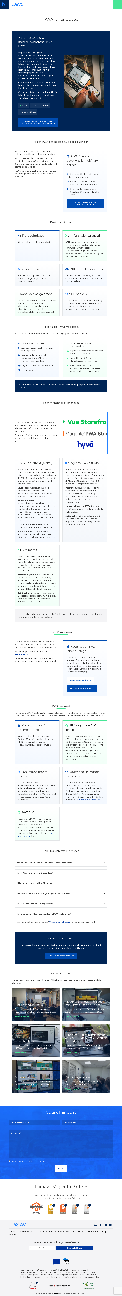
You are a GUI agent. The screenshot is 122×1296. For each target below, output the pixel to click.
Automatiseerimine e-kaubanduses (52, 1231)
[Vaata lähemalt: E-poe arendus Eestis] (36, 1004)
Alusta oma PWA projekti (81, 689)
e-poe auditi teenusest (90, 800)
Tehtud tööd (93, 1231)
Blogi (104, 1231)
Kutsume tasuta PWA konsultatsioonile (85, 203)
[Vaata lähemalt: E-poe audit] (36, 1076)
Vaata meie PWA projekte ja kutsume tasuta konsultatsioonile (38, 122)
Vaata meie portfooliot (81, 680)
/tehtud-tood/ (21, 654)
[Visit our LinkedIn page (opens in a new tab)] (95, 1224)
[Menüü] (117, 4)
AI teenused (78, 1231)
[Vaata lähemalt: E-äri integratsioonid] (86, 1076)
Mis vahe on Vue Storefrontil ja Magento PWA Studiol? (43, 893)
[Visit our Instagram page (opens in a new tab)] (105, 1224)
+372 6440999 (56, 1293)
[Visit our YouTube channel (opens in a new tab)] (110, 1224)
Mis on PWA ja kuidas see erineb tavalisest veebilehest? (44, 863)
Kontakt (13, 1234)
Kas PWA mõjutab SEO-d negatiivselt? (35, 904)
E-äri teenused (25, 1231)
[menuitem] (13, 1231)
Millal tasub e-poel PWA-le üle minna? (35, 883)
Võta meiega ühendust (60, 922)
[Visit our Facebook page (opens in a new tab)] (100, 1224)
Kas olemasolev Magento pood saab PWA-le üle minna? (44, 914)
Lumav (12, 1231)
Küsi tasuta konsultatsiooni (61, 956)
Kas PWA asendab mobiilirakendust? (35, 873)
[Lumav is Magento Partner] (37, 1208)
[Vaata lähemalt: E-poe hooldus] (36, 1040)
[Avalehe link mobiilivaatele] (4, 4)
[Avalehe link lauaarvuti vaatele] (18, 4)
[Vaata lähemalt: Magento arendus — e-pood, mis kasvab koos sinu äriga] (86, 1004)
